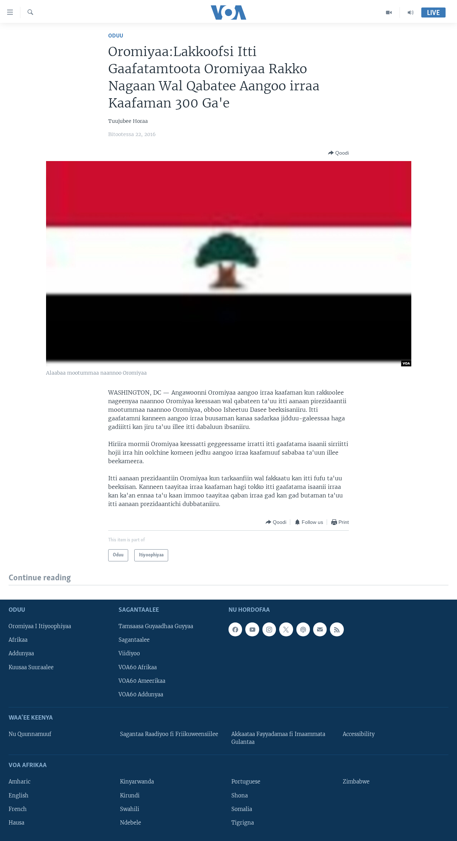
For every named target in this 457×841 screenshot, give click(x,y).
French (18, 809)
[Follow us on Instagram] (269, 629)
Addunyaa (21, 654)
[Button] (338, 153)
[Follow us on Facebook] (235, 629)
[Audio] (410, 12)
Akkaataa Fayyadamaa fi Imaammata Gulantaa (278, 738)
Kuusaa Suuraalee (31, 667)
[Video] (389, 12)
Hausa (16, 823)
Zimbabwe (356, 782)
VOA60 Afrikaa (138, 667)
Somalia (241, 809)
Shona (239, 795)
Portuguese (245, 782)
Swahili (129, 809)
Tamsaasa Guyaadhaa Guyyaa (156, 627)
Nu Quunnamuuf (30, 734)
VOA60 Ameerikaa (142, 681)
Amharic (19, 782)
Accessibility (359, 734)
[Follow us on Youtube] (252, 629)
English (19, 795)
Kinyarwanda (137, 782)
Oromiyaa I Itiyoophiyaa (40, 627)
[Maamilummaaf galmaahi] (320, 629)
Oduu (115, 36)
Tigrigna (242, 823)
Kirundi (130, 795)
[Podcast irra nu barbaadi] (303, 629)
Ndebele (130, 823)
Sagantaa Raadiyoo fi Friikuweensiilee (169, 734)
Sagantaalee (134, 640)
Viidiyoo (129, 654)
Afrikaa (18, 640)
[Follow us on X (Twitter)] (286, 629)
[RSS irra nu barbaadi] (336, 629)
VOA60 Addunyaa (141, 694)
